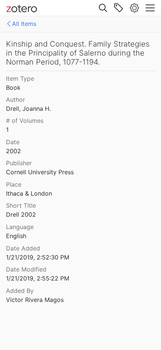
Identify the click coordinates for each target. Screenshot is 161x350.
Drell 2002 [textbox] (21, 214)
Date (12, 142)
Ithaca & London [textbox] (29, 193)
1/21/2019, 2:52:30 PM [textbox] (37, 257)
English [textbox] (16, 236)
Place (13, 184)
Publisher (19, 163)
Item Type (20, 78)
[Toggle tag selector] (119, 8)
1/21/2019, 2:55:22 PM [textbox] (37, 278)
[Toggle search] (103, 8)
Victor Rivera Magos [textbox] (35, 299)
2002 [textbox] (13, 151)
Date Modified (26, 269)
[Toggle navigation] (150, 8)
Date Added (23, 248)
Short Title (21, 205)
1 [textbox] (7, 129)
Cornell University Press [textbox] (40, 172)
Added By (20, 290)
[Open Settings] (134, 8)
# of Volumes (24, 120)
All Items (24, 23)
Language (20, 227)
